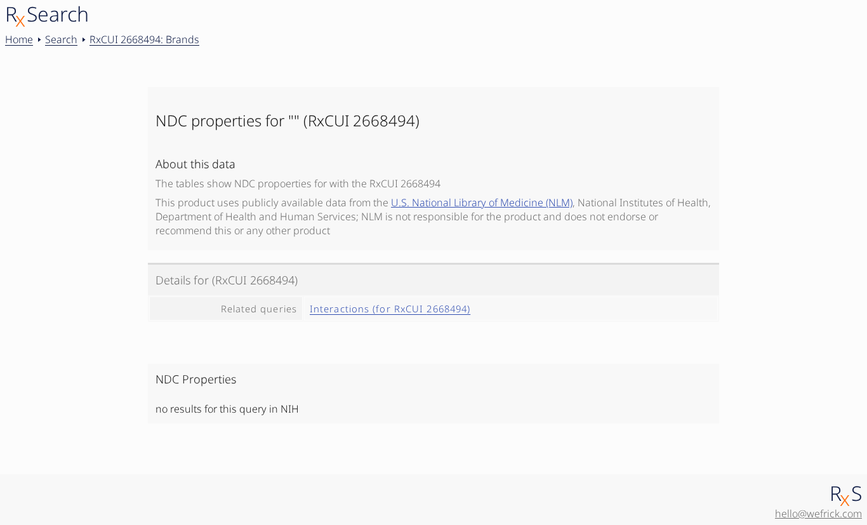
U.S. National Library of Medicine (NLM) (481, 202)
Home (19, 39)
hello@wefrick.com (818, 514)
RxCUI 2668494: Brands (144, 39)
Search (61, 39)
